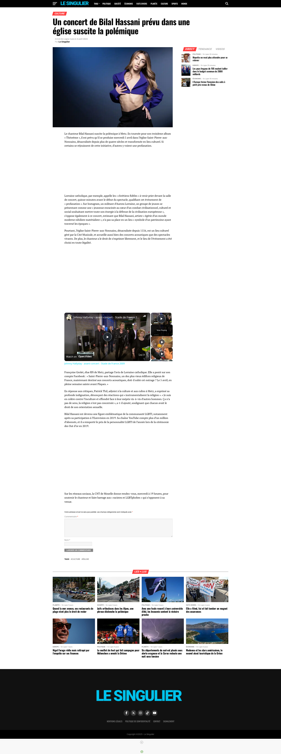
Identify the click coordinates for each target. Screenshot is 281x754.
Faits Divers (141, 3)
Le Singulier (64, 42)
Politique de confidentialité (137, 721)
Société (117, 3)
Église (86, 559)
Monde (184, 3)
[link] (69, 317)
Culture (164, 3)
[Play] (162, 342)
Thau (96, 3)
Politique (106, 3)
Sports (175, 3)
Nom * (67, 540)
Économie (128, 3)
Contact (156, 721)
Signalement (168, 721)
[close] (141, 742)
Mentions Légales (114, 721)
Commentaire (71, 517)
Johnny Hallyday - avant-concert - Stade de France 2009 (106, 317)
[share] (144, 316)
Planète (154, 3)
